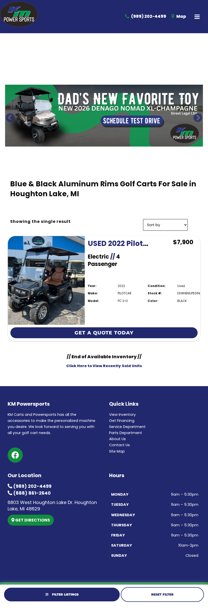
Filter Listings (65, 594)
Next (195, 115)
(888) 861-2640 (31, 493)
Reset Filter (162, 594)
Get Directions (32, 520)
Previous (7, 115)
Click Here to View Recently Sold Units (104, 365)
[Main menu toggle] (197, 17)
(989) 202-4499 (31, 486)
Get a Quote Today (104, 333)
